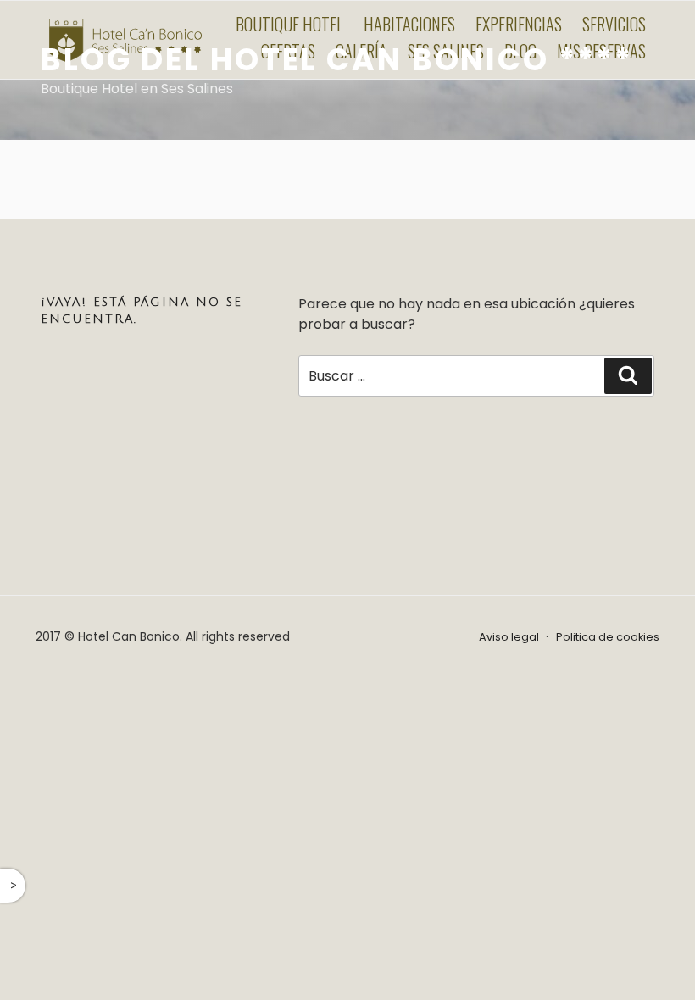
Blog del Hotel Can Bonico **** (336, 59)
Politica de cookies (607, 637)
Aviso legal (509, 637)
